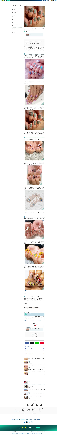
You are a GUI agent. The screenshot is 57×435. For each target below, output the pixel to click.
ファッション (13, 19)
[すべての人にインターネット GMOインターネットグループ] (52, 0)
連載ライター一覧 (14, 12)
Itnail (26, 31)
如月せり (44, 398)
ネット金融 (34, 433)
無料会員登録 (13, 9)
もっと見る (34, 400)
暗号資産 (36, 433)
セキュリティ (24, 433)
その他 (41, 433)
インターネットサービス (13, 433)
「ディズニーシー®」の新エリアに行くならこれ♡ (31, 40)
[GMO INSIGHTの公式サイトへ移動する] (14, 416)
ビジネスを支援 (21, 433)
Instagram (39, 320)
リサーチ (30, 433)
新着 (12, 13)
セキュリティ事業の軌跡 (38, 419)
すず (44, 374)
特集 (12, 16)
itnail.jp (26, 79)
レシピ (13, 22)
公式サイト (26, 320)
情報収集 (32, 433)
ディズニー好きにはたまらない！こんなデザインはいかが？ (32, 43)
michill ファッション (43, 387)
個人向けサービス (39, 433)
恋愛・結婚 (13, 28)
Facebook (33, 320)
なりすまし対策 (34, 419)
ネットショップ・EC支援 (18, 433)
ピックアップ (13, 32)
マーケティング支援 (27, 433)
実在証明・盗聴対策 (13, 419)
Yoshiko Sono (43, 367)
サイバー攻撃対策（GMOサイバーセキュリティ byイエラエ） (20, 419)
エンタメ (13, 25)
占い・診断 (13, 29)
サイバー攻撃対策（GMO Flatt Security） (29, 419)
